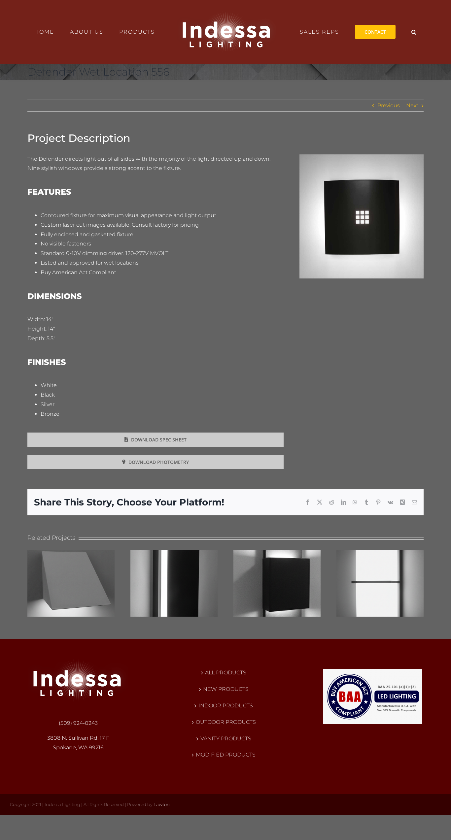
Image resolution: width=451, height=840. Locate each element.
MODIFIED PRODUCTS (226, 755)
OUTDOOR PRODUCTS (226, 722)
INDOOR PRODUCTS (225, 705)
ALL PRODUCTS (225, 672)
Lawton (162, 804)
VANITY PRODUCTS (225, 738)
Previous (388, 105)
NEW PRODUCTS (226, 689)
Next (412, 105)
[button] (387, 32)
